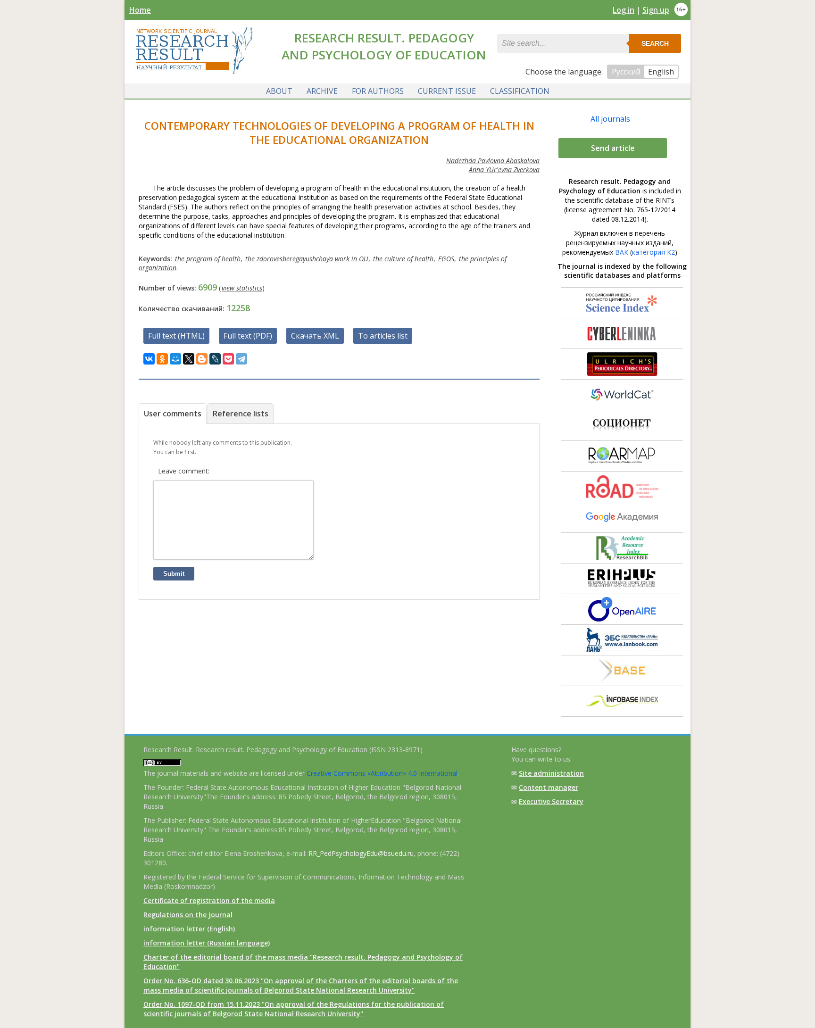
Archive (322, 91)
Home (140, 10)
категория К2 (653, 252)
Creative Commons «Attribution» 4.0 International (382, 773)
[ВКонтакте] (149, 359)
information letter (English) (189, 928)
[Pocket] (228, 359)
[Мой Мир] (175, 359)
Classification (519, 91)
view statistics (242, 287)
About (279, 91)
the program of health (208, 258)
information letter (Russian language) (206, 942)
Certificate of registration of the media (209, 900)
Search (655, 43)
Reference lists (240, 413)
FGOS (446, 258)
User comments (172, 413)
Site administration (551, 773)
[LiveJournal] (215, 359)
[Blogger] (202, 359)
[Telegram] (241, 359)
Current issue (447, 91)
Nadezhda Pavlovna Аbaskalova (493, 160)
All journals (610, 119)
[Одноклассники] (162, 359)
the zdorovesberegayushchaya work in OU (306, 258)
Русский (626, 71)
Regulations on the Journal (188, 914)
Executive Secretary (551, 801)
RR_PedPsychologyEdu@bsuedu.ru (361, 853)
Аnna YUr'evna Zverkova (504, 169)
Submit (173, 573)
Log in (623, 10)
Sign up (655, 10)
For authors (378, 91)
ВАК (621, 252)
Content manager (548, 787)
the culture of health (403, 258)
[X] (188, 359)
